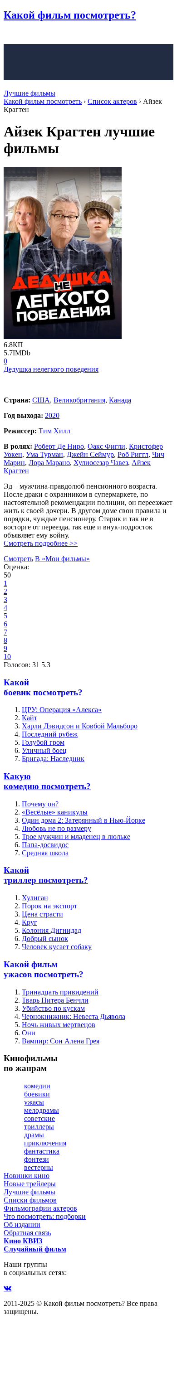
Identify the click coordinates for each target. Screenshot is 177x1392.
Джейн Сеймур (90, 454)
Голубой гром (43, 742)
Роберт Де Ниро (59, 446)
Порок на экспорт (49, 906)
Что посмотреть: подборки (45, 1216)
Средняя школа (45, 853)
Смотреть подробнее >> (41, 543)
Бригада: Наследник (53, 758)
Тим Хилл (54, 431)
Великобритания (79, 400)
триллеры (39, 1126)
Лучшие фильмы (29, 93)
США (41, 400)
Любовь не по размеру (56, 828)
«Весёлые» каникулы (55, 812)
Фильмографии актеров (40, 1208)
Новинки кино (26, 1175)
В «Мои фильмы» (62, 559)
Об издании (22, 1224)
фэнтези (36, 1159)
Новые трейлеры (30, 1184)
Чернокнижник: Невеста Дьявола (73, 1016)
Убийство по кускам (53, 1008)
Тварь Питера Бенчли (55, 1000)
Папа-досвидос (45, 845)
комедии (37, 1086)
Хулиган (35, 898)
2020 (52, 415)
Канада (120, 400)
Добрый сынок (45, 938)
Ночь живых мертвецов (58, 1024)
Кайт (29, 718)
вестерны (38, 1167)
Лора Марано (49, 462)
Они (28, 1033)
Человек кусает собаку (57, 947)
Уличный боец (44, 750)
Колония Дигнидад (51, 930)
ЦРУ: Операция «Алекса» (62, 709)
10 (7, 656)
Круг (29, 922)
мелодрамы (41, 1110)
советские (39, 1118)
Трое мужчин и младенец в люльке (76, 836)
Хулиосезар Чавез (101, 462)
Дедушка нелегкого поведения (51, 369)
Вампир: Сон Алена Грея (60, 1041)
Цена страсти (42, 914)
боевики (37, 1094)
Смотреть (18, 559)
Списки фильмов (30, 1200)
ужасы (34, 1102)
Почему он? (40, 804)
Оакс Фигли (106, 446)
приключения (45, 1143)
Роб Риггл (133, 454)
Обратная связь (27, 1233)
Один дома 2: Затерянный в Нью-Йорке (83, 820)
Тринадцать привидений (60, 992)
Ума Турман (44, 454)
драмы (34, 1135)
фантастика (41, 1151)
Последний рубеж (50, 734)
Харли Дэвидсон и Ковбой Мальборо (80, 726)
